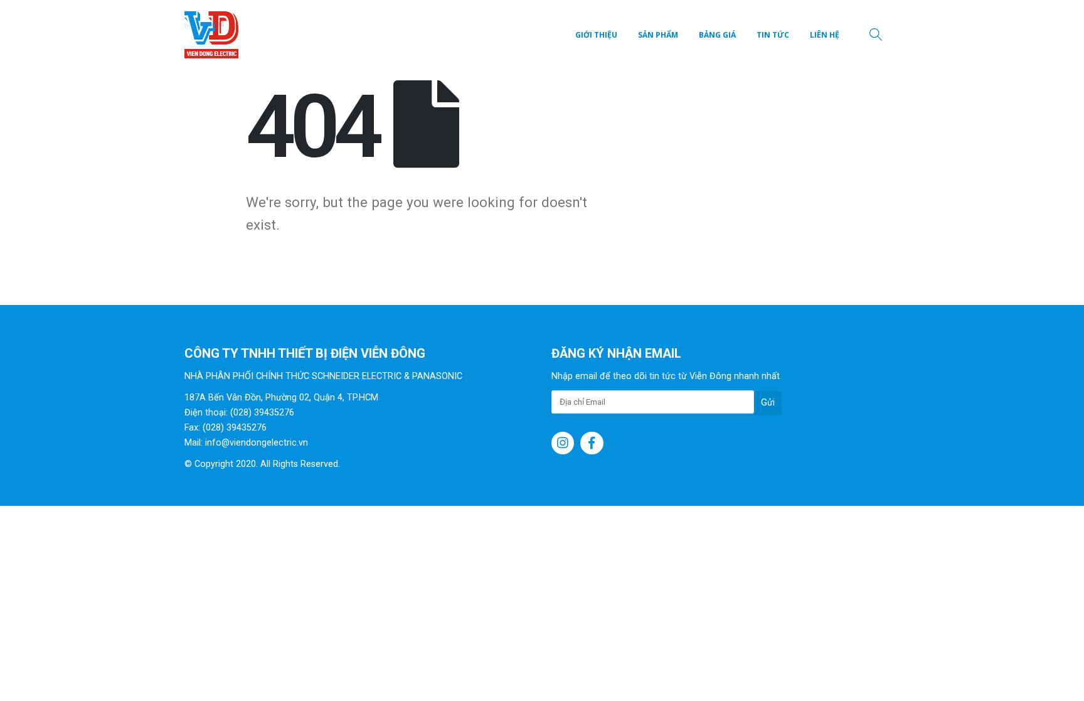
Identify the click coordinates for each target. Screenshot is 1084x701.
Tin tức (773, 34)
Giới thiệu (596, 34)
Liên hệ (824, 34)
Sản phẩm (658, 34)
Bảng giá (717, 34)
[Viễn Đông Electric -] (214, 35)
